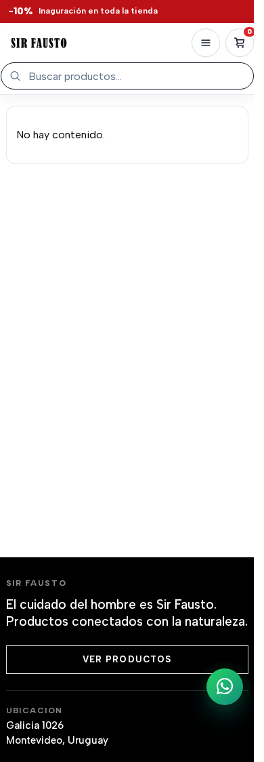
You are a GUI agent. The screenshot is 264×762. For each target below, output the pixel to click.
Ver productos (127, 659)
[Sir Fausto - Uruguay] (38, 42)
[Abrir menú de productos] (206, 42)
